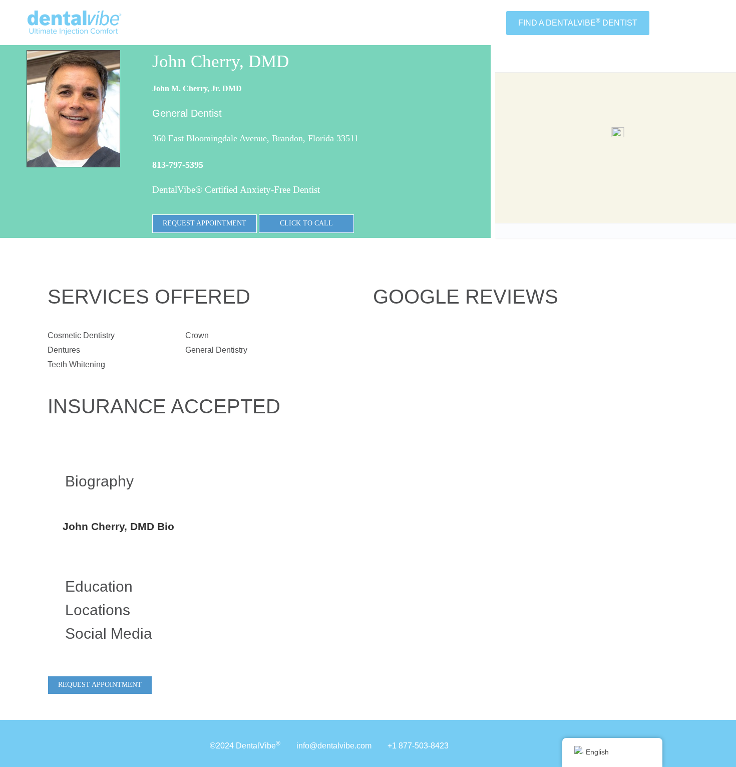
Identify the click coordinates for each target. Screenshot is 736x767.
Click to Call (306, 223)
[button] (617, 137)
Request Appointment (204, 223)
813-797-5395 (177, 165)
